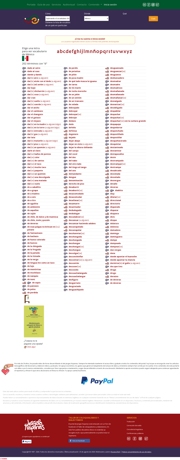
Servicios (56, 4)
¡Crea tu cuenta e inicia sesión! (90, 38)
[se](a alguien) (80, 259)
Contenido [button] (94, 4)
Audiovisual (69, 4)
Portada (31, 4)
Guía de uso (43, 4)
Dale (153, 18)
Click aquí (31, 346)
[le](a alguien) (37, 78)
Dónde (87, 13)
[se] (39, 154)
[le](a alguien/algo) (44, 124)
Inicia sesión (110, 4)
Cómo (48, 13)
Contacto (82, 4)
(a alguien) (80, 144)
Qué (125, 13)
